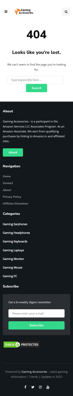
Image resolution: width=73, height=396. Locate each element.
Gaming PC (10, 276)
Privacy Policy (12, 197)
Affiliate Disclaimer (15, 203)
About (13, 152)
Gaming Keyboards (15, 241)
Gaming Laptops (13, 250)
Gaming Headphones (16, 233)
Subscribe (36, 325)
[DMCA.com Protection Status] (21, 344)
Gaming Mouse (12, 267)
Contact (8, 183)
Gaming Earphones (15, 224)
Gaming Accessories (34, 371)
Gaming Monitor (13, 259)
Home (7, 176)
